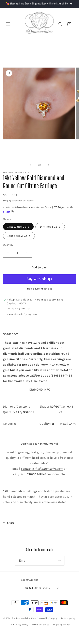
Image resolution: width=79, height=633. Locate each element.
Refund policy (68, 618)
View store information (22, 314)
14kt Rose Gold (50, 226)
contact (42, 468)
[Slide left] (30, 164)
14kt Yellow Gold (19, 236)
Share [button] (11, 522)
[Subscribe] (59, 560)
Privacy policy (20, 624)
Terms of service (40, 624)
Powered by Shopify (46, 618)
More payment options (39, 288)
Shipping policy (61, 624)
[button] (8, 24)
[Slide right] (48, 164)
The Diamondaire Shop (24, 618)
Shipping (7, 200)
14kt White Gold (18, 226)
